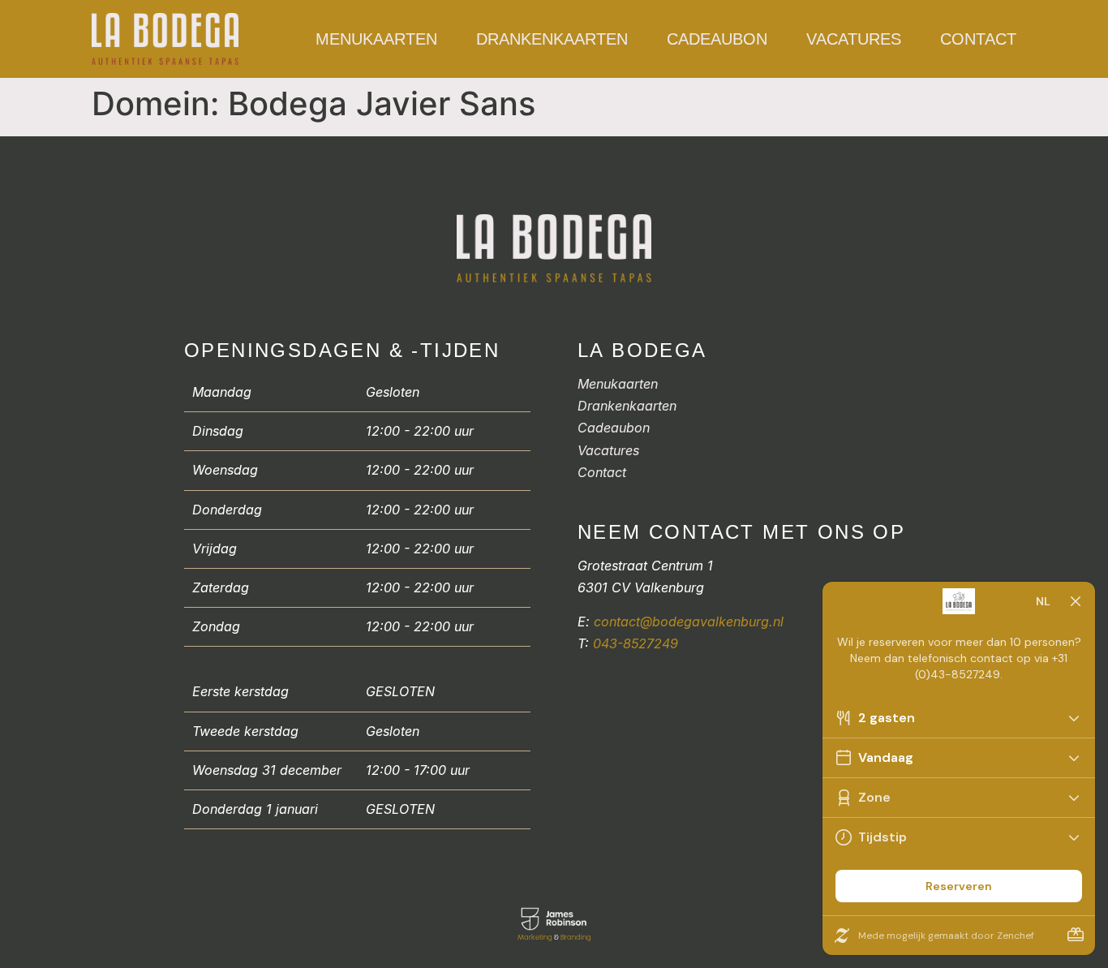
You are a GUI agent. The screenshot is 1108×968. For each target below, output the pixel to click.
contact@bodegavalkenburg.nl (689, 621)
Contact (978, 39)
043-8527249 (635, 643)
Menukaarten (376, 39)
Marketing (534, 937)
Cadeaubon (717, 39)
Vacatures (853, 39)
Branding (575, 937)
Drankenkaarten (552, 39)
